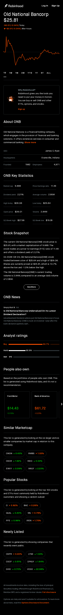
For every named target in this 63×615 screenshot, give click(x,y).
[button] (5, 74)
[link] (44, 6)
